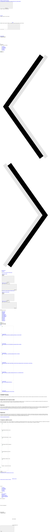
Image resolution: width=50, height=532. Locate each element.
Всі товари (1, 1)
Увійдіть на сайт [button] (4, 301)
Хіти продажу (4, 270)
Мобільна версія (14, 478)
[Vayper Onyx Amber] (26, 272)
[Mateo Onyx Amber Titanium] (26, 290)
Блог (20, 1)
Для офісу (3, 46)
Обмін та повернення (11, 1)
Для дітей (3, 49)
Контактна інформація (17, 1)
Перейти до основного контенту (4, 0)
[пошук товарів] (14, 27)
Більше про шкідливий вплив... (4, 409)
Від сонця (3, 48)
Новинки (3, 271)
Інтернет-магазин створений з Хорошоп (5, 479)
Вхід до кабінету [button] (4, 493)
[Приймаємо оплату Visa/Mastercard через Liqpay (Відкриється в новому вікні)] (7, 472)
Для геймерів (3, 47)
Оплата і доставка (5, 1)
